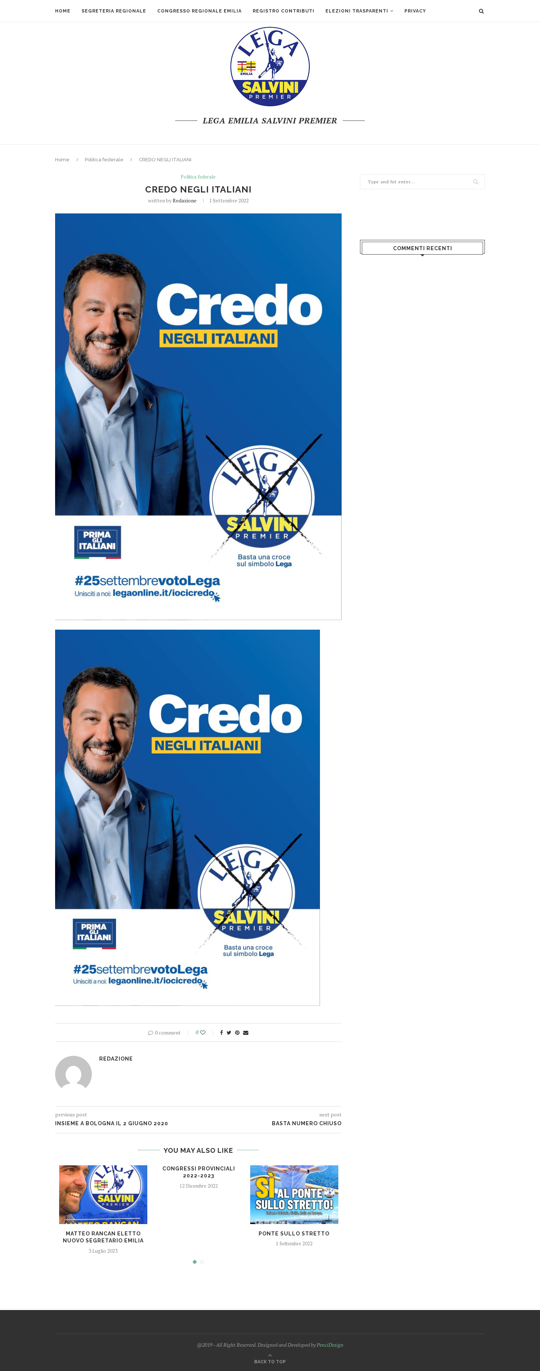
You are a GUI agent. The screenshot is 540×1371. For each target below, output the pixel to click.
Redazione (185, 200)
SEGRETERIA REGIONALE (114, 11)
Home (63, 11)
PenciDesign (330, 1344)
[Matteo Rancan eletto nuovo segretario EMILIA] (103, 1194)
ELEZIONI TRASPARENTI (356, 11)
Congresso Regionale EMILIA (199, 11)
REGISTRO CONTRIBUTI (283, 11)
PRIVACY (415, 11)
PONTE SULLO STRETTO (294, 1234)
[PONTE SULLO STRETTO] (294, 1194)
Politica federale (104, 159)
